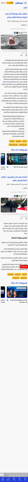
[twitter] (17, 33)
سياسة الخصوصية (19, 475)
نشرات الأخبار (9, 2)
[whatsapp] (19, 33)
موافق (2, 474)
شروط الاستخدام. (11, 475)
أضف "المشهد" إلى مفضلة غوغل (17, 28)
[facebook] (15, 33)
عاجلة (4, 82)
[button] (14, 8)
